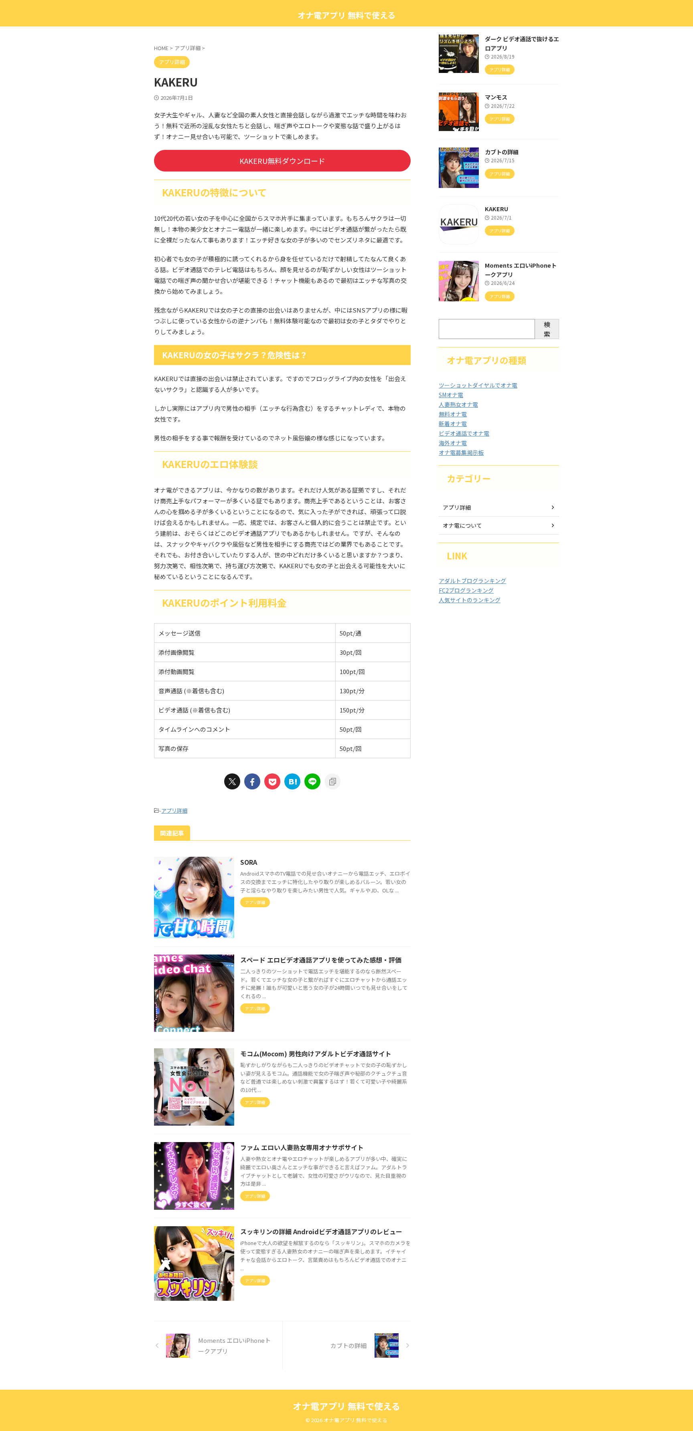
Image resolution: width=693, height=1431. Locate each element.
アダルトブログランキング (472, 581)
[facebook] (252, 781)
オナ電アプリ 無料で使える (346, 15)
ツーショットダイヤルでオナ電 (478, 385)
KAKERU (496, 208)
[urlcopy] (332, 781)
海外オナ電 (453, 443)
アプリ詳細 (174, 810)
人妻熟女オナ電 (458, 404)
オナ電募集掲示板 (461, 452)
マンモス (496, 97)
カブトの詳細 (502, 151)
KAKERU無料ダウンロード (282, 160)
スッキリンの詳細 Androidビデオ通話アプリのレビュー (321, 1231)
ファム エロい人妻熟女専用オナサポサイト (302, 1147)
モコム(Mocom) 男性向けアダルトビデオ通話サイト (315, 1053)
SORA (248, 862)
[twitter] (232, 781)
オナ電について (462, 525)
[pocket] (272, 781)
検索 (547, 329)
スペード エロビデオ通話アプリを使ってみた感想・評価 (320, 960)
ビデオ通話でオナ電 (464, 433)
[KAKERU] (292, 781)
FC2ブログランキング (466, 590)
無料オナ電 (453, 414)
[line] (312, 781)
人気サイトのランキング (469, 600)
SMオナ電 (451, 395)
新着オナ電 (453, 424)
